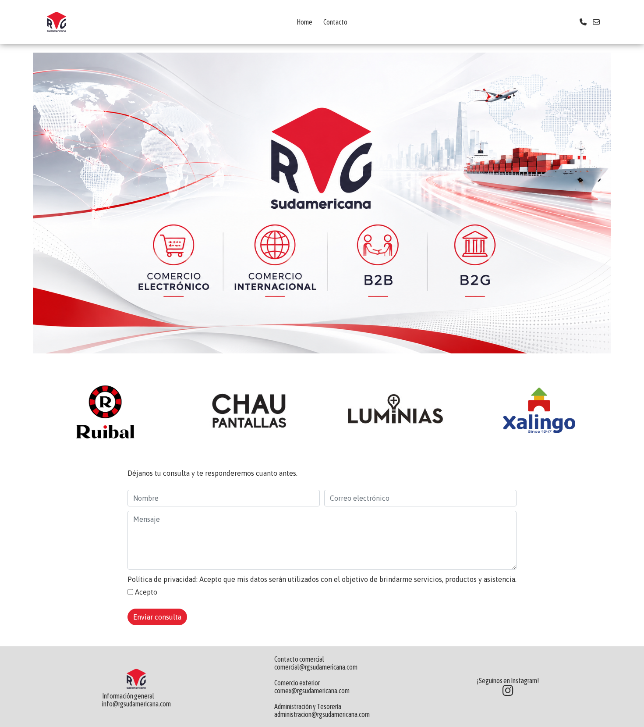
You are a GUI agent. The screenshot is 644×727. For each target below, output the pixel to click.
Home (304, 22)
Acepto (146, 592)
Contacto (335, 22)
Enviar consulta (157, 617)
